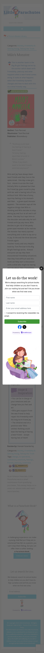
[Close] (41, 268)
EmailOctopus (27, 332)
